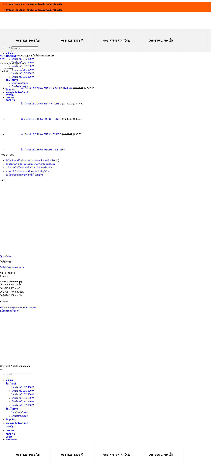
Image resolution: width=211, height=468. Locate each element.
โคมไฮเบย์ (11, 383)
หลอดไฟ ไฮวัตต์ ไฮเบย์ (17, 423)
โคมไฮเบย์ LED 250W (22, 66)
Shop (10, 55)
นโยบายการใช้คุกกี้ (9, 311)
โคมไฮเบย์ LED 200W (22, 398)
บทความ (10, 430)
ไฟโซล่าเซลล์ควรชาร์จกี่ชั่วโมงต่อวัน (24, 175)
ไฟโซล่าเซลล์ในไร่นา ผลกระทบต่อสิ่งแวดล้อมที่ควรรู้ (32, 160)
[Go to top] (1, 369)
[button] (2, 58)
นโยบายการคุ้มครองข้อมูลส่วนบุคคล (18, 307)
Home (3, 55)
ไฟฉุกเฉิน (10, 419)
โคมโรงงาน (12, 409)
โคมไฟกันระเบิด (19, 416)
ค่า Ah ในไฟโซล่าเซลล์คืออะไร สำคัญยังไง (27, 171)
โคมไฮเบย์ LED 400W (22, 59)
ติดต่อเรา (10, 434)
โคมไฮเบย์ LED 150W (22, 73)
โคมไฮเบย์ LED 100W (22, 405)
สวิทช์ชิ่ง (10, 426)
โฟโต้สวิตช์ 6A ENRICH (12, 267)
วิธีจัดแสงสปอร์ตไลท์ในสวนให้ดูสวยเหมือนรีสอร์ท (31, 164)
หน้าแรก (10, 53)
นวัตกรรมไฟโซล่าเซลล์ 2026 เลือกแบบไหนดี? (29, 167)
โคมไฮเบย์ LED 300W (22, 391)
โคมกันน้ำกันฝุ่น (19, 412)
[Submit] (12, 51)
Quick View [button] (6, 256)
